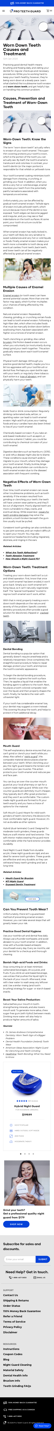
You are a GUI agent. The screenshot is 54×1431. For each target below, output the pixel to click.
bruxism (7, 342)
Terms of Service (14, 1321)
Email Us (40, 1278)
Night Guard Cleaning (17, 1364)
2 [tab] (25, 1154)
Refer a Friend (12, 1316)
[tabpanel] (27, 1106)
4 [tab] (33, 1154)
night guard (31, 756)
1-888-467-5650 (19, 1278)
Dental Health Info (15, 1375)
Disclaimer (10, 1332)
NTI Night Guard (14, 881)
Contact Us (10, 1295)
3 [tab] (29, 1154)
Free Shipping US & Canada (21, 1410)
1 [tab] (20, 1154)
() (50, 10)
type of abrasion (28, 376)
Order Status (11, 1305)
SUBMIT (42, 1259)
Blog (6, 1359)
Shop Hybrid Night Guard (27, 1106)
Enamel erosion (11, 295)
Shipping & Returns (16, 1300)
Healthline (11, 1054)
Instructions (11, 1349)
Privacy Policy (12, 1327)
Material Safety (13, 1370)
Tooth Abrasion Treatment (20, 555)
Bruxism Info (11, 1380)
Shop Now (32, 899)
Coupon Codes (12, 1354)
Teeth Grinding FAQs (17, 1386)
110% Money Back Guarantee (29, 3)
